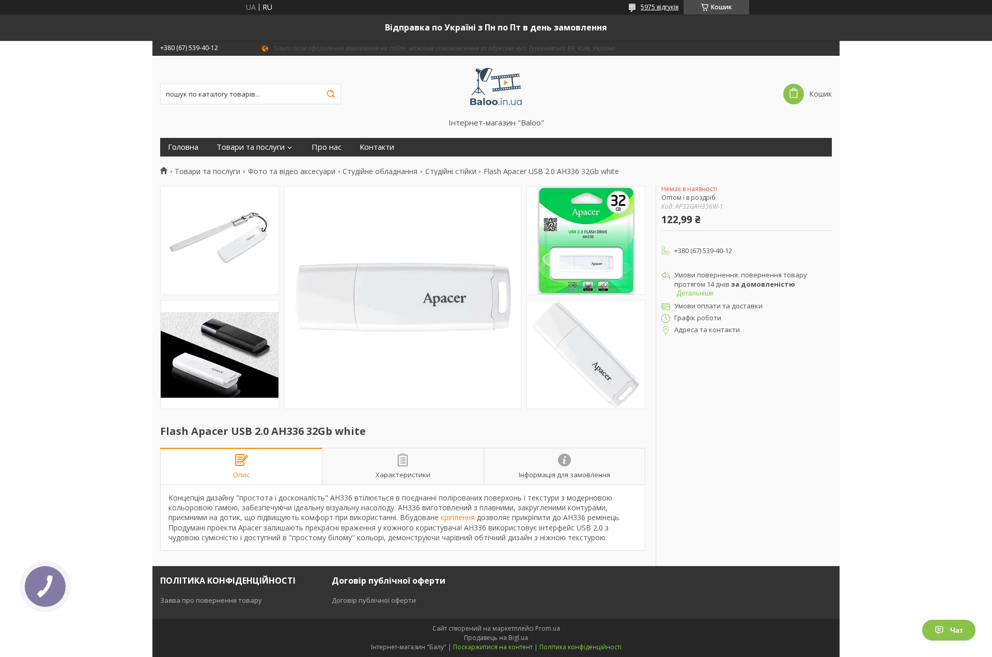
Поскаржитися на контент (493, 647)
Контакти (377, 147)
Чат (956, 630)
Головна (183, 147)
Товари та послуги (250, 147)
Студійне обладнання (380, 171)
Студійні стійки (450, 171)
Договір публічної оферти (374, 600)
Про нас (327, 147)
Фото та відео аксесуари (291, 171)
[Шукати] (330, 94)
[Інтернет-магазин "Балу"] (496, 87)
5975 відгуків (659, 7)
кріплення (458, 517)
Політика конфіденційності (580, 647)
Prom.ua (547, 628)
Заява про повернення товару (211, 600)
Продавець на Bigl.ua (496, 637)
